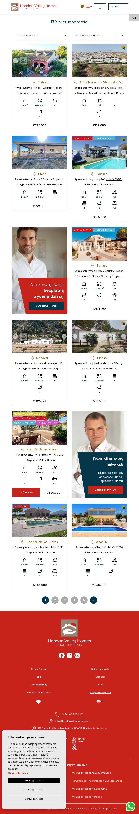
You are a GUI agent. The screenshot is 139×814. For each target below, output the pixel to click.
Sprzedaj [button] (100, 676)
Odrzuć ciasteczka (34, 798)
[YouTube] (77, 655)
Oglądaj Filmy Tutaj (106, 489)
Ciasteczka (95, 808)
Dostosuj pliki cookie (34, 789)
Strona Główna (39, 669)
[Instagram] (69, 655)
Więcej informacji (18, 773)
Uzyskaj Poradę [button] (39, 684)
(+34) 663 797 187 (73, 714)
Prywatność (80, 808)
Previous (15, 60)
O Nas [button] (100, 684)
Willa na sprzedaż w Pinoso (87, 796)
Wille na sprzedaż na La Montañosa (91, 772)
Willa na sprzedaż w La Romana (89, 788)
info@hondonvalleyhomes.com (72, 721)
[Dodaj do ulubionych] (64, 48)
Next (64, 60)
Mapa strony (110, 808)
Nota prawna (65, 808)
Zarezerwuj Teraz (46, 305)
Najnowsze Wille (100, 669)
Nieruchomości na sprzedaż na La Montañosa (97, 780)
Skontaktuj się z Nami (39, 692)
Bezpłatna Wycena (100, 692)
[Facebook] (62, 655)
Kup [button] (38, 676)
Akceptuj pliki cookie (34, 780)
